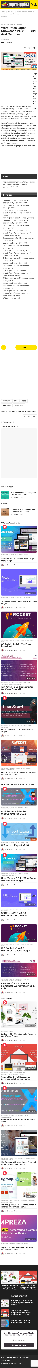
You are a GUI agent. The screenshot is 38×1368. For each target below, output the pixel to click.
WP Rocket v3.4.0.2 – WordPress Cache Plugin (16, 645)
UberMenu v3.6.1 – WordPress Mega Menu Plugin (17, 560)
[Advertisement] (17, 88)
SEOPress (27, 597)
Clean (11, 1200)
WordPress (19, 405)
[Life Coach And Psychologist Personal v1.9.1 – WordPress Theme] (19, 1143)
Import (23, 842)
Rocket (28, 768)
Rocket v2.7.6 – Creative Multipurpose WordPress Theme (18, 773)
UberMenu (4, 556)
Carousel (6, 401)
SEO (21, 597)
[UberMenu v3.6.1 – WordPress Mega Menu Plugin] (19, 539)
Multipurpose (20, 768)
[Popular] (5, 527)
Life (16, 1158)
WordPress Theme (7, 1031)
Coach (12, 1158)
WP (27, 842)
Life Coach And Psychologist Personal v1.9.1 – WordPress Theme (18, 1163)
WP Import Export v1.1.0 (15, 845)
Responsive (14, 1074)
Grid (15, 401)
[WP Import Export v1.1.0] (19, 832)
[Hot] (5, 1002)
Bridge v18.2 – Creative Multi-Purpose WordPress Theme (18, 1035)
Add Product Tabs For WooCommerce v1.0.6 (14, 812)
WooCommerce (6, 809)
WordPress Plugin (15, 684)
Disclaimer (24, 1358)
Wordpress (4, 768)
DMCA (3, 1358)
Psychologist (30, 1158)
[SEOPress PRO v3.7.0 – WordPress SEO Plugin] (19, 582)
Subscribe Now (19, 1345)
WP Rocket (4, 641)
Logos (23, 401)
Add (16, 807)
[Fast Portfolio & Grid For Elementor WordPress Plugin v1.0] (19, 667)
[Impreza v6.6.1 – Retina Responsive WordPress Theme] (19, 1228)
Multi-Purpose (26, 1030)
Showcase (7, 405)
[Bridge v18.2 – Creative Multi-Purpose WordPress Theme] (19, 1014)
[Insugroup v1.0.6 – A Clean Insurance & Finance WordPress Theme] (19, 1185)
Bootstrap (18, 1072)
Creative (12, 768)
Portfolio (4, 684)
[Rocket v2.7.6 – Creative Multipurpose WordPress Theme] (19, 753)
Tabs (26, 807)
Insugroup (24, 1200)
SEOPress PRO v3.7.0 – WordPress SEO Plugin (19, 602)
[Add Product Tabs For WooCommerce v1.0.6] (19, 797)
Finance (17, 1200)
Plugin (26, 554)
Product (21, 807)
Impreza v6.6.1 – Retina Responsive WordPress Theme (17, 1248)
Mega (16, 554)
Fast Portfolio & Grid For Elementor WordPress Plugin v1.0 (17, 688)
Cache (17, 640)
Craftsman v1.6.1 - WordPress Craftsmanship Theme (23, 510)
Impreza (12, 1243)
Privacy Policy (12, 1358)
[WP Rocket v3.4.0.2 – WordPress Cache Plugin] (19, 625)
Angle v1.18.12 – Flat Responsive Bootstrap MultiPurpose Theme (15, 1078)
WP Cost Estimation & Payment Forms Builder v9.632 (23, 493)
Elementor (18, 682)
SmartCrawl (28, 725)
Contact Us (5, 1360)
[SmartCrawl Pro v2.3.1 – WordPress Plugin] (19, 710)
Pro (21, 725)
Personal (21, 1158)
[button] (32, 4)
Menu (21, 554)
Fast (24, 682)
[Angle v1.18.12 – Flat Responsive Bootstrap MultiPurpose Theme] (19, 1057)
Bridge (12, 1030)
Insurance (31, 1200)
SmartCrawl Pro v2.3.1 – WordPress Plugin (17, 730)
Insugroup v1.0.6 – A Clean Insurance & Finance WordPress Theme (18, 1206)
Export (17, 842)
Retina (26, 1243)
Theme (3, 769)
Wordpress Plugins (11, 25)
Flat (24, 1072)
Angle (11, 1072)
